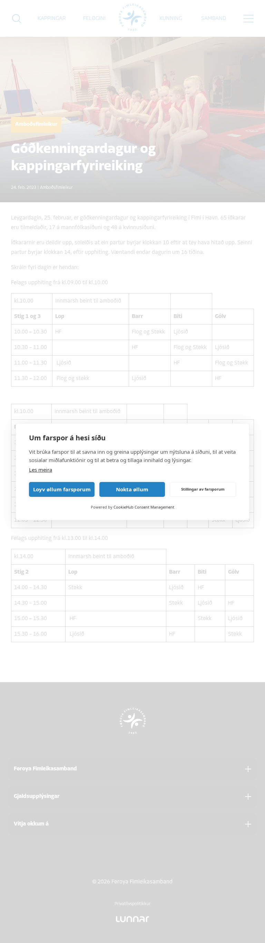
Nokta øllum (132, 489)
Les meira (40, 469)
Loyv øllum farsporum (62, 489)
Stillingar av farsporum (203, 489)
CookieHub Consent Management (144, 507)
